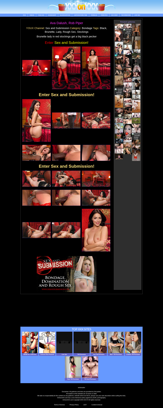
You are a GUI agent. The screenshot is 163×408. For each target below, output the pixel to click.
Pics (24, 15)
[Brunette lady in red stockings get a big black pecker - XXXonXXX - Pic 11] (66, 179)
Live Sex (137, 15)
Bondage (87, 28)
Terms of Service (59, 405)
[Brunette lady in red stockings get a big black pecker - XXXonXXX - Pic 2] (66, 67)
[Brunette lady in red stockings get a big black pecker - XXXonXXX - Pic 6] (96, 120)
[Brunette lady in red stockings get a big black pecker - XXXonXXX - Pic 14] (66, 198)
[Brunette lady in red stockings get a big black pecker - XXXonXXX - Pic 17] (66, 230)
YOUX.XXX (41, 15)
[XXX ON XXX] (81, 7)
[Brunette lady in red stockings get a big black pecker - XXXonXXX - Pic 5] (66, 120)
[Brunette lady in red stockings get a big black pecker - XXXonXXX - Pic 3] (96, 67)
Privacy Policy (74, 405)
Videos (32, 15)
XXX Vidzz (114, 15)
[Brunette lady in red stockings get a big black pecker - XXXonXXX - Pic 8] (66, 153)
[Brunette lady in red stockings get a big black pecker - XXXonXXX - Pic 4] (36, 120)
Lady (58, 31)
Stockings (82, 31)
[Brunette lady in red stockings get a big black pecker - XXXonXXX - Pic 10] (36, 179)
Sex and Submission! (66, 43)
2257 (85, 405)
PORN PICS (104, 15)
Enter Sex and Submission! (66, 94)
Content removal (97, 405)
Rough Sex (69, 31)
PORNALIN (94, 15)
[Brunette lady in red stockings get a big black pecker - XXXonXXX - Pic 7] (36, 153)
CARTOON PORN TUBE (80, 15)
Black (103, 28)
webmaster (81, 387)
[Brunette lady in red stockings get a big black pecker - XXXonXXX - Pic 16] (36, 230)
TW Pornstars (126, 15)
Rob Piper (76, 23)
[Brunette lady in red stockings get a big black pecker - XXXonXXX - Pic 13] (36, 198)
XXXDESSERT (52, 15)
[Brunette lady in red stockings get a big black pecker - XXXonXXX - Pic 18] (96, 230)
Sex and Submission (57, 28)
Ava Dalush (58, 23)
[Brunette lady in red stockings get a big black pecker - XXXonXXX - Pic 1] (36, 68)
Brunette (50, 31)
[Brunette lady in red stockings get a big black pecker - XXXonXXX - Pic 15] (96, 198)
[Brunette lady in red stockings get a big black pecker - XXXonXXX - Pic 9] (96, 153)
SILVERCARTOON (65, 15)
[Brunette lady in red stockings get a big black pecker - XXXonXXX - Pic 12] (96, 179)
